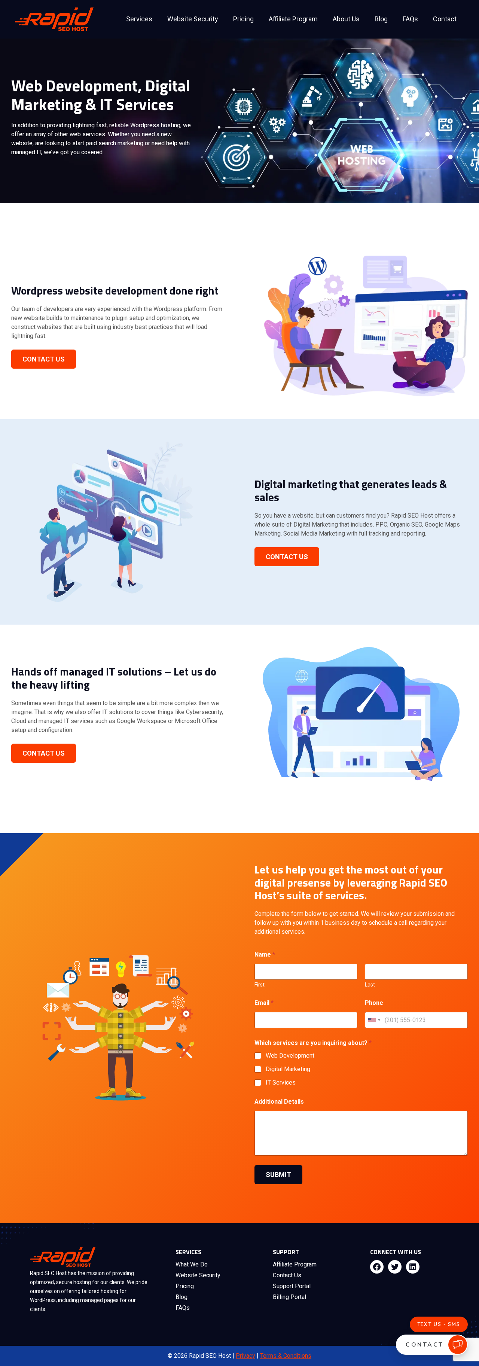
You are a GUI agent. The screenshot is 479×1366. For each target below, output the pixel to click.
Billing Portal (289, 1297)
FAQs (410, 19)
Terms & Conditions (285, 1355)
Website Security (192, 19)
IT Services (281, 1082)
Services (139, 19)
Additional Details (279, 1101)
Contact (445, 19)
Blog (381, 19)
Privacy (245, 1355)
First (259, 985)
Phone (374, 1002)
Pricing (243, 19)
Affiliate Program (293, 19)
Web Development (290, 1055)
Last (370, 985)
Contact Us (43, 359)
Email (264, 1002)
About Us (346, 19)
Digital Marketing (288, 1069)
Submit (278, 1175)
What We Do (192, 1264)
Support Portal (292, 1286)
